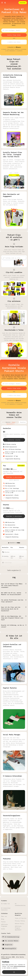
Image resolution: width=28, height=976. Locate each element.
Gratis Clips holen (14, 35)
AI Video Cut (5, 903)
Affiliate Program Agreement (18, 927)
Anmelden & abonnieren (14, 477)
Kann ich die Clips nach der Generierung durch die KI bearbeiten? (10, 608)
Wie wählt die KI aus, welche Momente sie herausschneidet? (11, 593)
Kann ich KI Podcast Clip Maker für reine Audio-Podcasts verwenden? (11, 585)
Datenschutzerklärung (19, 966)
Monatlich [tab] (23, 422)
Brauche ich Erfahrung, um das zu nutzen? (12, 626)
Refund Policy (19, 923)
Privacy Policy (20, 921)
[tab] (10, 422)
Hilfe (3, 929)
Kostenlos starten (14, 440)
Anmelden (23, 2)
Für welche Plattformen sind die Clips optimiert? (12, 600)
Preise (3, 921)
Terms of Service (20, 918)
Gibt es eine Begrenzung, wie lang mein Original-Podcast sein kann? (12, 617)
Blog (2, 919)
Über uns (4, 916)
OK (14, 972)
